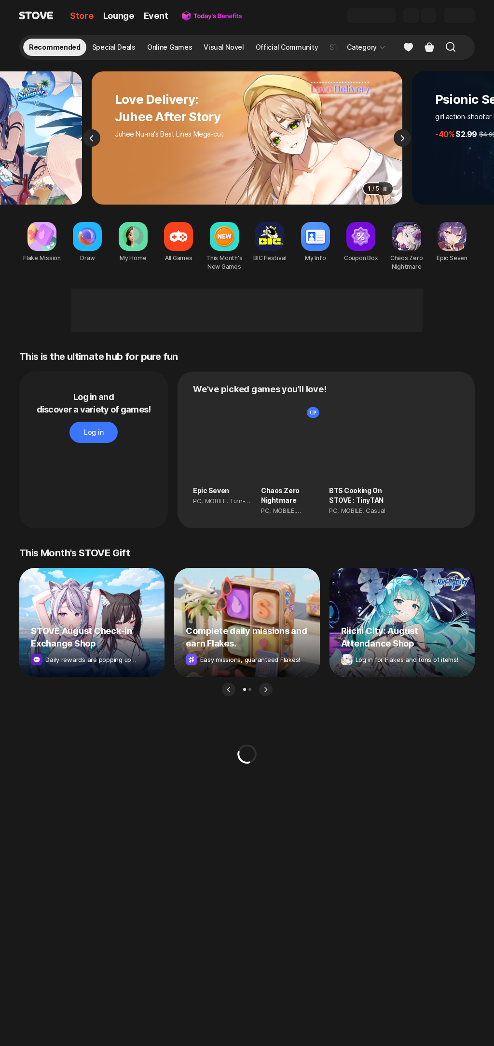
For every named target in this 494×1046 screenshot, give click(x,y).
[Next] (402, 138)
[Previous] (91, 138)
